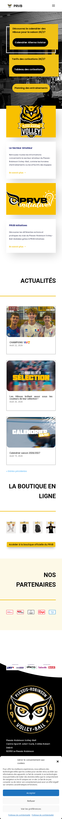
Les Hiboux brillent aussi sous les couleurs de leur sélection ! (31, 397)
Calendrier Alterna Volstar (30, 42)
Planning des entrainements (31, 88)
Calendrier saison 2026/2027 (25, 453)
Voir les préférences (31, 808)
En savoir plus (16, 172)
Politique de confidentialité (19, 815)
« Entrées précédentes (16, 471)
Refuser (31, 800)
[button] (57, 761)
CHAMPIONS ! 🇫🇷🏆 (20, 342)
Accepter (31, 792)
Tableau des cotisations (28, 69)
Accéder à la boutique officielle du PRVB (31, 544)
